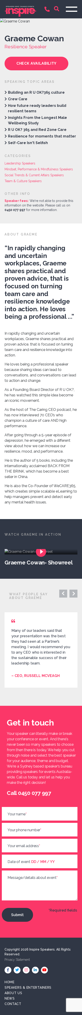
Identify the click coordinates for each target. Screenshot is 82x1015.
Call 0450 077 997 (48, 9)
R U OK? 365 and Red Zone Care (37, 129)
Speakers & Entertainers (28, 987)
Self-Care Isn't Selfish (28, 143)
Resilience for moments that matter (42, 136)
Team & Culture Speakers (23, 181)
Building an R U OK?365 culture (36, 92)
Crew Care (17, 99)
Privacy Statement (17, 959)
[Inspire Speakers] (20, 9)
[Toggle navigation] (71, 9)
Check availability (36, 63)
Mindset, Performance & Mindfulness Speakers (39, 169)
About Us (13, 993)
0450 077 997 (15, 210)
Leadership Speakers (20, 163)
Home (10, 982)
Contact (13, 1004)
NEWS (10, 998)
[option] (43, 557)
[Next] (63, 594)
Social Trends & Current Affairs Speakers (34, 175)
